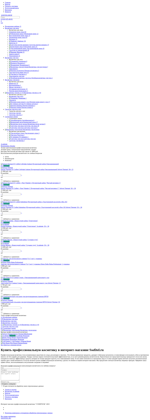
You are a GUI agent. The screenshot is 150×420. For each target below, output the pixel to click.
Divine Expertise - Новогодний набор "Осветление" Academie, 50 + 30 (25, 226)
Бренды (7, 4)
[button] (4, 144)
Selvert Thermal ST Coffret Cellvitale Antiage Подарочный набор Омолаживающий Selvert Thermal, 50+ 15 (37, 169)
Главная (7, 2)
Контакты (8, 10)
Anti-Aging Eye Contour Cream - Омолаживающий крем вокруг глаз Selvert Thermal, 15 (31, 283)
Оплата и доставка (11, 6)
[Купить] (1, 179)
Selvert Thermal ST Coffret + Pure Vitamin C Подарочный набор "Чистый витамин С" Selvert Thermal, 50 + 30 (38, 188)
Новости (8, 12)
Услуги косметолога (12, 8)
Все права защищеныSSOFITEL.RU (8, 417)
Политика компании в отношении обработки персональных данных (29, 413)
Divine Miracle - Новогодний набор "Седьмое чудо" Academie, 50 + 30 (25, 245)
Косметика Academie (12, 391)
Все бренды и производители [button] (11, 345)
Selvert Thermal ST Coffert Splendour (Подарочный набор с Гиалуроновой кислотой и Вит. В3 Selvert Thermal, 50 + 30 (41, 207)
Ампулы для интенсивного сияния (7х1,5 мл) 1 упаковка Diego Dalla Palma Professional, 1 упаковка (35, 264)
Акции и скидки (10, 389)
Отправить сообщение (8, 384)
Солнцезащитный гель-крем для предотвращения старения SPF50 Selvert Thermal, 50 (30, 302)
